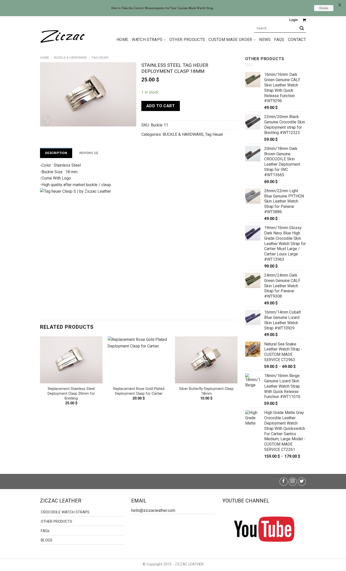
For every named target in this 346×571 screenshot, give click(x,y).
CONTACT (297, 39)
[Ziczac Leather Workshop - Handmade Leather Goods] (62, 35)
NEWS (265, 39)
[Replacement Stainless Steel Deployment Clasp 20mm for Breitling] (71, 359)
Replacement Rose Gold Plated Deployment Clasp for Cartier (138, 391)
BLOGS (46, 540)
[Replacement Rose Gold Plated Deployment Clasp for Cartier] (138, 359)
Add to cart (160, 105)
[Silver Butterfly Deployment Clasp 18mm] (206, 359)
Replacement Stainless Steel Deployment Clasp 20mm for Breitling (71, 393)
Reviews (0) (89, 153)
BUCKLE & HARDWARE (70, 57)
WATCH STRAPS (147, 39)
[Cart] (304, 20)
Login (293, 20)
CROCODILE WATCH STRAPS (65, 512)
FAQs (279, 39)
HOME (122, 39)
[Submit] (302, 28)
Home (44, 57)
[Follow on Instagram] (293, 481)
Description (56, 153)
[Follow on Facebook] (283, 481)
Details (323, 8)
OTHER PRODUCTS (187, 39)
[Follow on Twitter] (302, 481)
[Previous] (40, 375)
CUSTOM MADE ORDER (230, 39)
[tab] (56, 153)
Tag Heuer (99, 57)
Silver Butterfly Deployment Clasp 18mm (206, 391)
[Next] (237, 375)
